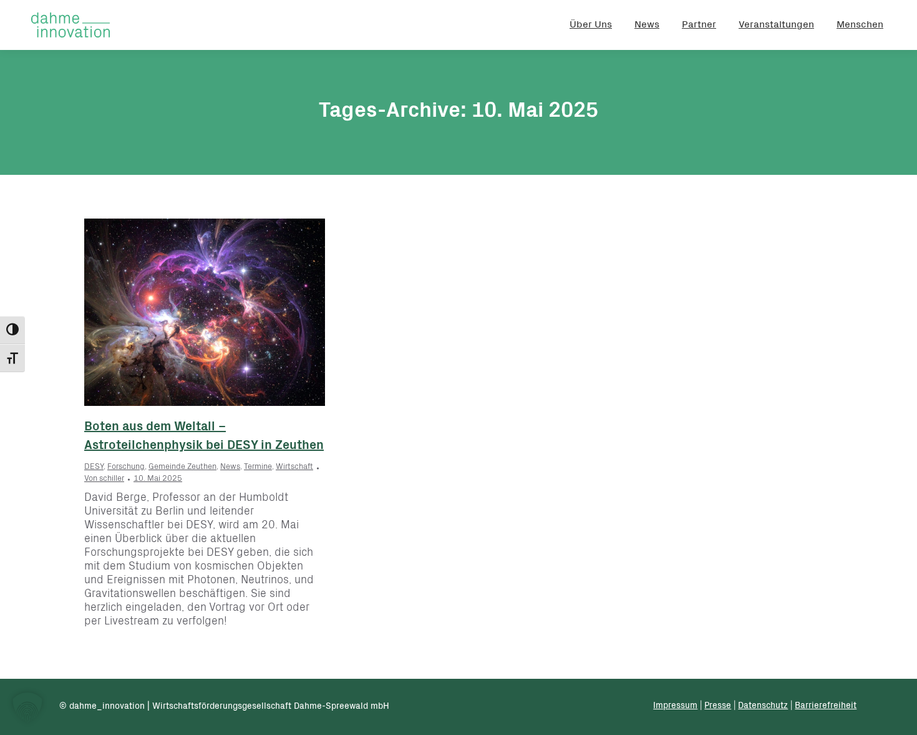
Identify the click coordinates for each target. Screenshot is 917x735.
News (230, 467)
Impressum (675, 706)
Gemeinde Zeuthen (182, 467)
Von (104, 479)
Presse (717, 706)
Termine (258, 467)
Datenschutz (763, 706)
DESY (94, 467)
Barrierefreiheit (825, 706)
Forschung (126, 467)
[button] (27, 707)
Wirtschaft (294, 467)
